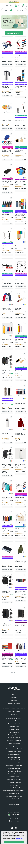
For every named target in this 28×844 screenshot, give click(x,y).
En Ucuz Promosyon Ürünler (14, 718)
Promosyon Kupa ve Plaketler (14, 765)
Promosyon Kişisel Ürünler (14, 771)
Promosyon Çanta (14, 726)
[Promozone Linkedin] (12, 828)
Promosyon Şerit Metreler (14, 782)
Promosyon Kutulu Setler (14, 751)
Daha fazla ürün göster (14, 33)
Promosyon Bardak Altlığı (14, 779)
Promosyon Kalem (14, 729)
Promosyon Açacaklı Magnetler (14, 796)
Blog (14, 706)
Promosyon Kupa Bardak (14, 740)
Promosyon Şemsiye (14, 754)
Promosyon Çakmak (14, 793)
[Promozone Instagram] (16, 828)
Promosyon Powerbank (14, 737)
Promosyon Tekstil (14, 746)
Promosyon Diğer (14, 804)
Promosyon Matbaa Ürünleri (14, 749)
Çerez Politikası (19, 838)
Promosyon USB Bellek (14, 743)
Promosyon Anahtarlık (14, 768)
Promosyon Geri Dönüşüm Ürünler (14, 760)
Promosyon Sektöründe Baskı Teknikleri (14, 708)
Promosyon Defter (14, 732)
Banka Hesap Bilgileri (14, 703)
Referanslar (14, 700)
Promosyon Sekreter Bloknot (14, 762)
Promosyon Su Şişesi (14, 723)
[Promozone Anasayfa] (14, 688)
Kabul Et (8, 841)
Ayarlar (19, 841)
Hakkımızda (14, 697)
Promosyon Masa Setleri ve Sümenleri (14, 788)
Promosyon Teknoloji (14, 735)
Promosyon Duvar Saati (14, 757)
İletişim (14, 695)
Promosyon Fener (14, 776)
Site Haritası (14, 714)
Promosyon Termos (14, 721)
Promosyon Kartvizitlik (14, 774)
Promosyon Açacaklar (14, 802)
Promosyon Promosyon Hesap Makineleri (14, 790)
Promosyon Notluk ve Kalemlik (14, 799)
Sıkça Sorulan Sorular (14, 711)
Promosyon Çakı (14, 785)
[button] (4, 48)
